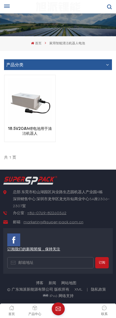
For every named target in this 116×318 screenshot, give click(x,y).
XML (78, 289)
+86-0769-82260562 (46, 213)
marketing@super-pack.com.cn (53, 222)
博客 (39, 283)
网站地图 (68, 283)
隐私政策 (98, 289)
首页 (38, 43)
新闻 (52, 283)
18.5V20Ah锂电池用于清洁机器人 (30, 131)
